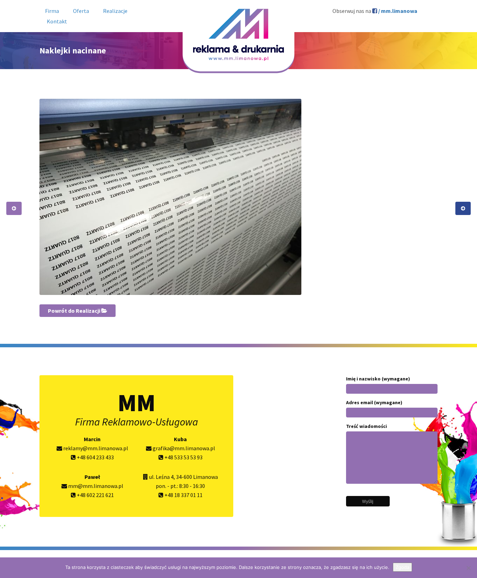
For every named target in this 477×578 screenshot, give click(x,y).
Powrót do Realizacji (74, 310)
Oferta (81, 10)
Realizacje (115, 10)
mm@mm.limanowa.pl (95, 485)
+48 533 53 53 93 (183, 457)
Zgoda (402, 567)
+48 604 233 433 (95, 457)
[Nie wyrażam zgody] (468, 567)
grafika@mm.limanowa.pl (183, 448)
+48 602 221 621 (95, 494)
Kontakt (57, 21)
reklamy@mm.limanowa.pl (95, 448)
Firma (52, 10)
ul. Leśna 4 (161, 476)
